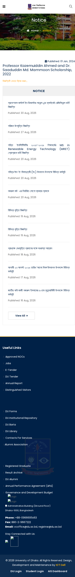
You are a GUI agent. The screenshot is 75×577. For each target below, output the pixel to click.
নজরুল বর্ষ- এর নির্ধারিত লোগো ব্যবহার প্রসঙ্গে (28, 191)
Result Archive (13, 472)
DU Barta (10, 424)
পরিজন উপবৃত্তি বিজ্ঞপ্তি (19, 126)
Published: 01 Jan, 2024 (61, 61)
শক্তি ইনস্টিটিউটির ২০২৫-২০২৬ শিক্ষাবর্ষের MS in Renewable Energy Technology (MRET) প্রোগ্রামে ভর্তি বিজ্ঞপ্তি (39, 149)
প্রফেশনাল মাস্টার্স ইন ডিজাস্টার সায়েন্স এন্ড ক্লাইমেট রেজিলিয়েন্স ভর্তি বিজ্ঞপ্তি (39, 105)
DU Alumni (11, 479)
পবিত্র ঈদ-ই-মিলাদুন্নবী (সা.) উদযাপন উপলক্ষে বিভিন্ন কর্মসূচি (37, 172)
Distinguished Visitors (18, 390)
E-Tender (11, 370)
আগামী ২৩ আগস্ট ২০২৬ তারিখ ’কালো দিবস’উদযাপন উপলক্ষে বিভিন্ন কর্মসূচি (39, 269)
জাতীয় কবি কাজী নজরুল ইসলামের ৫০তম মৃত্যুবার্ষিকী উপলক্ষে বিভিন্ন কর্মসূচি (39, 292)
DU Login (16, 571)
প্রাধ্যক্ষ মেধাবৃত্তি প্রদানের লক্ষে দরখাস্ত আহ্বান (30, 248)
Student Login (35, 571)
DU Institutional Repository (21, 418)
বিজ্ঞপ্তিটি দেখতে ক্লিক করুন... (15, 81)
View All (20, 315)
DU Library (11, 431)
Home (34, 30)
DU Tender (11, 376)
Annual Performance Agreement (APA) (29, 486)
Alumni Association (16, 444)
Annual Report (13, 383)
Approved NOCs (15, 356)
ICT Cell (60, 565)
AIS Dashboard (57, 571)
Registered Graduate (18, 466)
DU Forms (11, 411)
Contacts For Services (18, 438)
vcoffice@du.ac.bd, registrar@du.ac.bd (33, 526)
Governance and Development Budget (29, 492)
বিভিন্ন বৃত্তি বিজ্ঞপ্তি (17, 210)
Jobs (8, 363)
